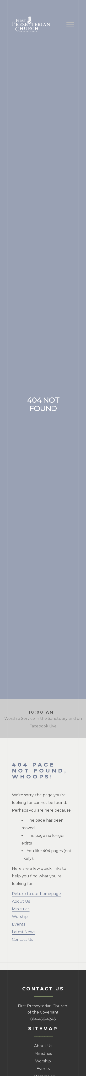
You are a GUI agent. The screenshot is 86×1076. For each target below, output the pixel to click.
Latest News (23, 932)
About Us (21, 901)
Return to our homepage (36, 893)
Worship (20, 916)
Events (18, 924)
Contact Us (22, 939)
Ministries (20, 909)
